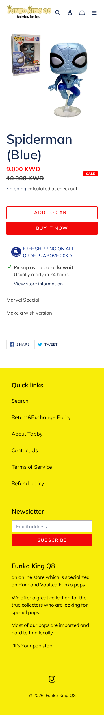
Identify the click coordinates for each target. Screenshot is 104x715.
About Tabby (27, 434)
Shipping (16, 188)
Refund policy (28, 483)
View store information (38, 284)
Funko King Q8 (61, 695)
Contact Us (25, 450)
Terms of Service (32, 467)
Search (20, 400)
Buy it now (52, 228)
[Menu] (94, 12)
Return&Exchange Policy (41, 417)
